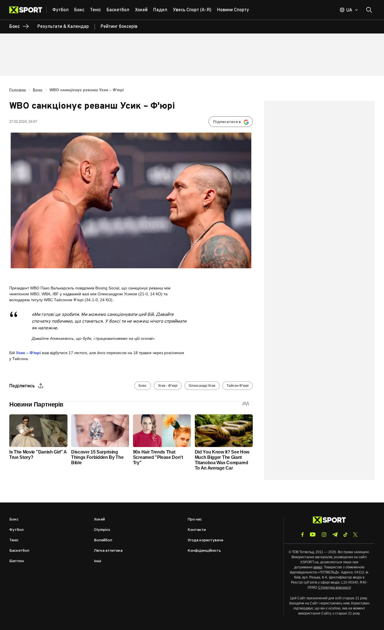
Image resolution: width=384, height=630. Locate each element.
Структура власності (334, 587)
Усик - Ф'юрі (167, 386)
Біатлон (16, 561)
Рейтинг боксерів (119, 27)
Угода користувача (205, 540)
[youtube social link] (313, 534)
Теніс (14, 540)
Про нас (195, 519)
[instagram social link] (324, 534)
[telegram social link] (335, 534)
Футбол (16, 530)
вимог (317, 567)
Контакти (197, 530)
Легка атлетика (108, 550)
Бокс (37, 90)
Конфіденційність (204, 550)
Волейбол (103, 540)
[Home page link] (28, 9)
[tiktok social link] (345, 534)
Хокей (99, 519)
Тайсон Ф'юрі (238, 386)
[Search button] (369, 9)
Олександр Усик (202, 386)
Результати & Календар (63, 27)
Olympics (102, 530)
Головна (17, 90)
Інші (97, 561)
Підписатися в (227, 122)
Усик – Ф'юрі (28, 352)
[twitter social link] (355, 534)
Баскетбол (19, 550)
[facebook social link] (302, 534)
